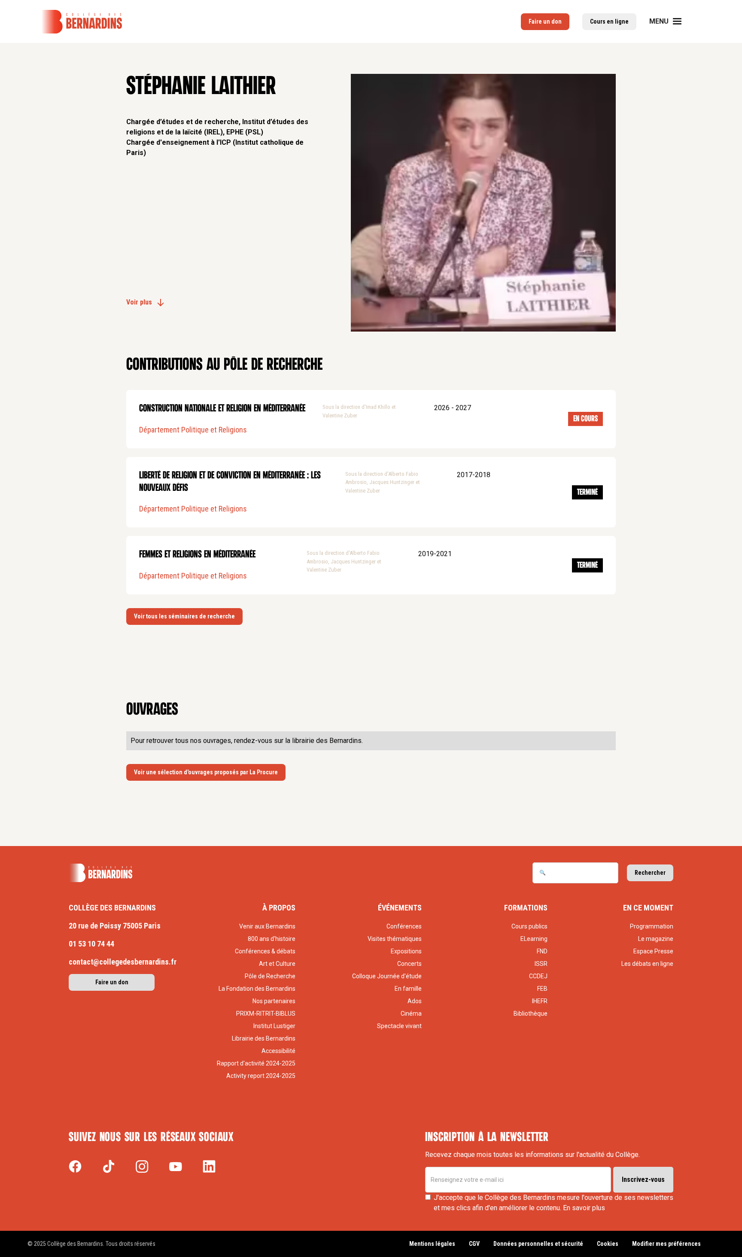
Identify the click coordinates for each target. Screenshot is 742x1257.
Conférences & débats (265, 951)
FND (542, 951)
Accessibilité (278, 1050)
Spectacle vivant (399, 1026)
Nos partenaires (273, 1001)
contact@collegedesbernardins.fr (122, 961)
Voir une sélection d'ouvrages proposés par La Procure (206, 772)
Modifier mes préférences (666, 1243)
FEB (542, 988)
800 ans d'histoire (271, 938)
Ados (414, 1001)
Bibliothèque (530, 1013)
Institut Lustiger (274, 1026)
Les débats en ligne (647, 963)
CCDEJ (538, 976)
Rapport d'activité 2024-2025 (256, 1063)
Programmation (651, 926)
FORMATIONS (525, 907)
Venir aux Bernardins (267, 926)
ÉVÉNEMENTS (400, 907)
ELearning (533, 938)
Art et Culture (277, 963)
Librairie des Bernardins (263, 1038)
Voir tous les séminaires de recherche (184, 616)
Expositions (406, 951)
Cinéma (411, 1013)
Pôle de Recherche (270, 976)
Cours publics (529, 926)
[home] (81, 21)
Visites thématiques (394, 938)
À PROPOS (278, 907)
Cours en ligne (609, 21)
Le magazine (655, 938)
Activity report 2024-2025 (260, 1075)
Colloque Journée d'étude (386, 976)
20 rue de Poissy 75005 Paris (115, 925)
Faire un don (545, 21)
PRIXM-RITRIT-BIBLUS (265, 1013)
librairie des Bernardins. (327, 741)
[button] (671, 21)
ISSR (541, 963)
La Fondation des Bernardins (257, 988)
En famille (408, 988)
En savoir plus (584, 1208)
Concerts (409, 963)
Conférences (403, 926)
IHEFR (539, 1001)
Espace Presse (653, 951)
